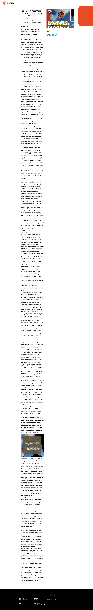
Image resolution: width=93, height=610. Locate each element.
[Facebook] (62, 596)
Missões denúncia (73, 2)
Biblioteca (64, 2)
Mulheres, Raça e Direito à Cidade (83, 2)
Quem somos (56, 2)
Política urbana (21, 598)
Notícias (60, 2)
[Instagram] (66, 596)
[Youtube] (64, 596)
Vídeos (68, 2)
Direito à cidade (21, 600)
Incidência (21, 597)
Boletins (20, 603)
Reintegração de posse (23, 599)
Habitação (21, 595)
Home (46, 2)
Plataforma (50, 2)
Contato (90, 2)
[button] (47, 35)
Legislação (21, 602)
